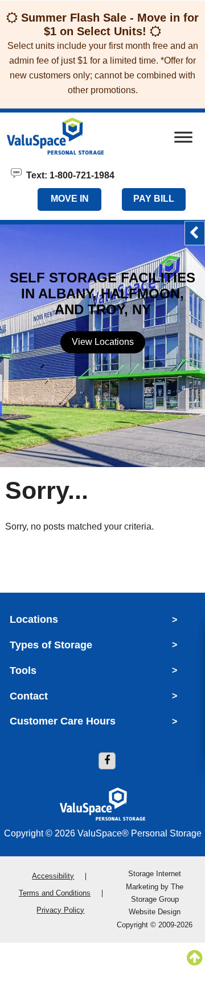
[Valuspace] (73, 136)
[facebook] (107, 760)
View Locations (103, 342)
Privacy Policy (60, 910)
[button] (194, 233)
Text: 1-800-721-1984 (68, 174)
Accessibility (53, 876)
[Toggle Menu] (183, 140)
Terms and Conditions (55, 893)
